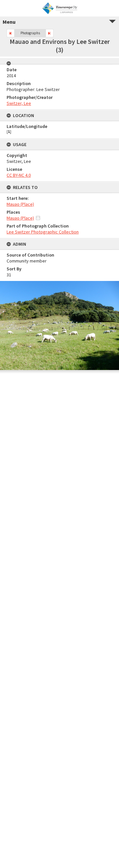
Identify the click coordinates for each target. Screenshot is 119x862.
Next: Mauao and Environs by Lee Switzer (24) (49, 33)
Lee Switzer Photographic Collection (43, 232)
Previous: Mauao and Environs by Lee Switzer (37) (10, 33)
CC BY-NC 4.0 (19, 175)
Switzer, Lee (19, 103)
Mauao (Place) (20, 204)
